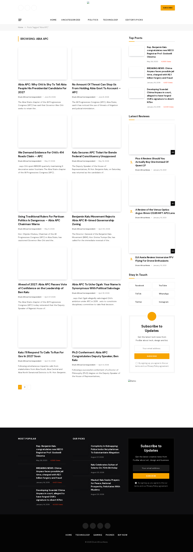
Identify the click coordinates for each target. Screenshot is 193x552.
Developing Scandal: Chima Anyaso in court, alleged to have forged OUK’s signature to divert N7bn (160, 96)
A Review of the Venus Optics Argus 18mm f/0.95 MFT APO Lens (155, 211)
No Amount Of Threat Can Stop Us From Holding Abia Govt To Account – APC (96, 88)
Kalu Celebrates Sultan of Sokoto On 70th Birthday (104, 466)
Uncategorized (70, 20)
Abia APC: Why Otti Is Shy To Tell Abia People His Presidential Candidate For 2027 (42, 88)
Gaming (97, 535)
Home (53, 20)
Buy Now (122, 535)
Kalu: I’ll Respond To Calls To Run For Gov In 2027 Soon (41, 354)
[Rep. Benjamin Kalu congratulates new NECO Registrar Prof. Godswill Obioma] (136, 50)
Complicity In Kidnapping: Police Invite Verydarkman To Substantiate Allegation (105, 449)
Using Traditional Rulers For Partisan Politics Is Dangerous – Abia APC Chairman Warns (41, 220)
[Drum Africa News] (96, 8)
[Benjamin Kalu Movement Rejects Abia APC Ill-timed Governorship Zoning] (96, 195)
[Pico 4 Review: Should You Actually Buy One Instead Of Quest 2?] (152, 139)
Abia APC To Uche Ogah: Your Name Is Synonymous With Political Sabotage (96, 286)
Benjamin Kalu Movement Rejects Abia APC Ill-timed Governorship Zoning (93, 220)
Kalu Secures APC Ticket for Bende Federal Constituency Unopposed (94, 154)
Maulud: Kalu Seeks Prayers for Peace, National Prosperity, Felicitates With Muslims (105, 484)
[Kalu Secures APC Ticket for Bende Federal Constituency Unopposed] (96, 131)
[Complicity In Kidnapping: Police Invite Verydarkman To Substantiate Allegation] (80, 449)
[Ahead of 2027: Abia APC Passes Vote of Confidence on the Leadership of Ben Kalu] (42, 263)
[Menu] (19, 19)
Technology (110, 20)
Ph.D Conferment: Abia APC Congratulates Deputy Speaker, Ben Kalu (95, 356)
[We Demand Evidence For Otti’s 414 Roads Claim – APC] (42, 131)
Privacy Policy (153, 366)
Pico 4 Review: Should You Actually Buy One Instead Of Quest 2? (151, 162)
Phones (110, 535)
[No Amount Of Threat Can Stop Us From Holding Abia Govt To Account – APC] (96, 63)
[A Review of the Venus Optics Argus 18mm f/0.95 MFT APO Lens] (152, 190)
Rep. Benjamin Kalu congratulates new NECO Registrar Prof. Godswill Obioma (160, 52)
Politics (93, 20)
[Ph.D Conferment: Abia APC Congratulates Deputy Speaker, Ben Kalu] (96, 331)
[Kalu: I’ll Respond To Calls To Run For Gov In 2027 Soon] (42, 331)
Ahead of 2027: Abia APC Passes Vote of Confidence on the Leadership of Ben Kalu (42, 288)
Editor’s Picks (134, 20)
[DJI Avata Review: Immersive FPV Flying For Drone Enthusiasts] (152, 238)
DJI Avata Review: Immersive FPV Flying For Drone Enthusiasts (154, 259)
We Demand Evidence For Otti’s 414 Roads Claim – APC (41, 154)
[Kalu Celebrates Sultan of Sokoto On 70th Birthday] (80, 468)
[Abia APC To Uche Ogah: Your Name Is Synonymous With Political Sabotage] (96, 263)
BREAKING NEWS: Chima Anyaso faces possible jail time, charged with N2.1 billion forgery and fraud (160, 73)
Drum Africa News (142, 170)
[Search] (174, 20)
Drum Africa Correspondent (29, 97)
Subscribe (168, 8)
